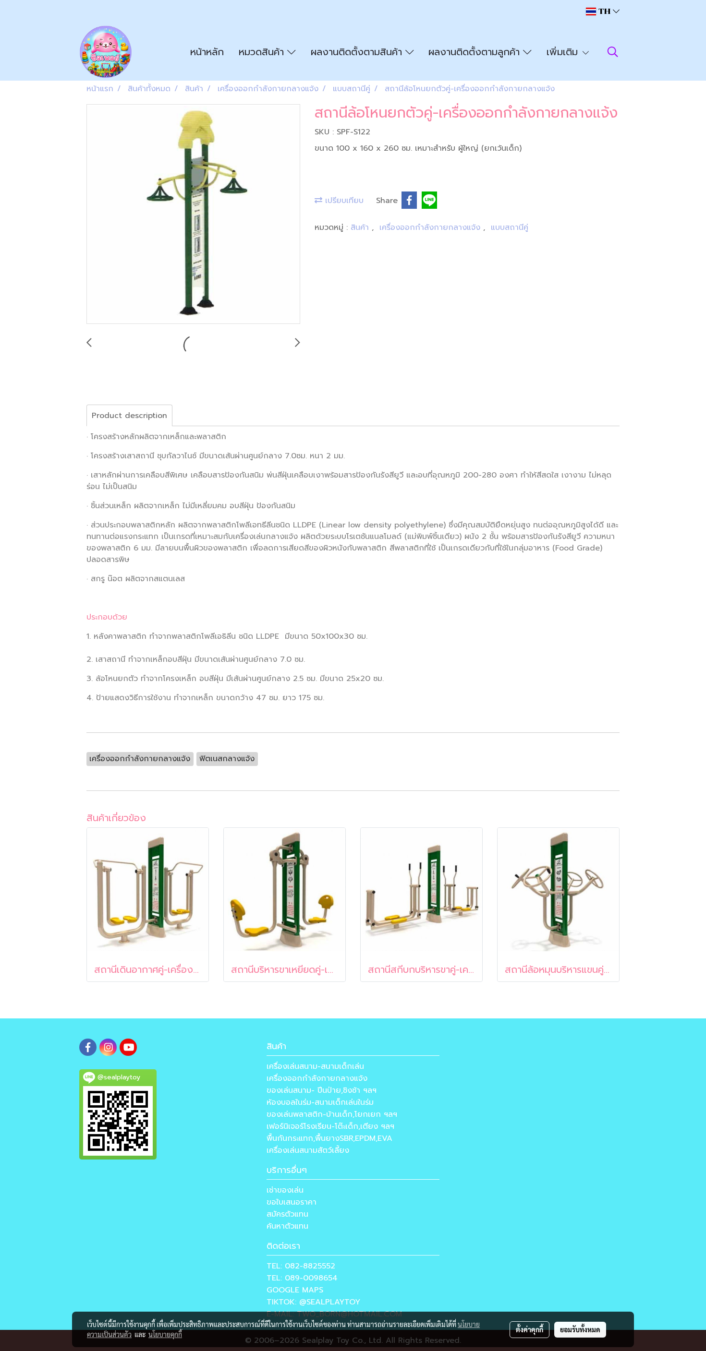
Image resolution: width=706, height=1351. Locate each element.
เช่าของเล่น (285, 1190)
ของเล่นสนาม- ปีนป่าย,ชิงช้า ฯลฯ (322, 1090)
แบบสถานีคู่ (509, 227)
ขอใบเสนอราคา (291, 1202)
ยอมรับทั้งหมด (580, 1329)
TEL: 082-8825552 (301, 1266)
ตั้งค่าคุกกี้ (529, 1329)
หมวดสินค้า (263, 52)
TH (604, 11)
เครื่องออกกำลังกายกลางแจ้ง (431, 227)
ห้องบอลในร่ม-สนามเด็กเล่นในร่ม (320, 1102)
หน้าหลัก (207, 52)
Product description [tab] (129, 415)
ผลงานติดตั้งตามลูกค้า (475, 52)
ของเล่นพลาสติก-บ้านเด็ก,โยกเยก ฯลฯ (332, 1114)
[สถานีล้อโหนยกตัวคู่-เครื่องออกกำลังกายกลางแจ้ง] (193, 214)
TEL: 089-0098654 (302, 1278)
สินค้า (361, 227)
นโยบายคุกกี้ (165, 1334)
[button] (612, 52)
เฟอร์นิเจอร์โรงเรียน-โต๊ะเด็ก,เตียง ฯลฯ (330, 1126)
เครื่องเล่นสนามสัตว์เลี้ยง (308, 1150)
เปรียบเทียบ (343, 200)
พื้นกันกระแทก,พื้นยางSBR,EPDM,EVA (329, 1138)
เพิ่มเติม (564, 52)
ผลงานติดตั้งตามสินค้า (358, 52)
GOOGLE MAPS (295, 1290)
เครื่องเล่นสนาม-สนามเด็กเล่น (315, 1066)
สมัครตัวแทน (287, 1214)
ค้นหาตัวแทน (287, 1226)
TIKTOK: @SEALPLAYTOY (313, 1302)
